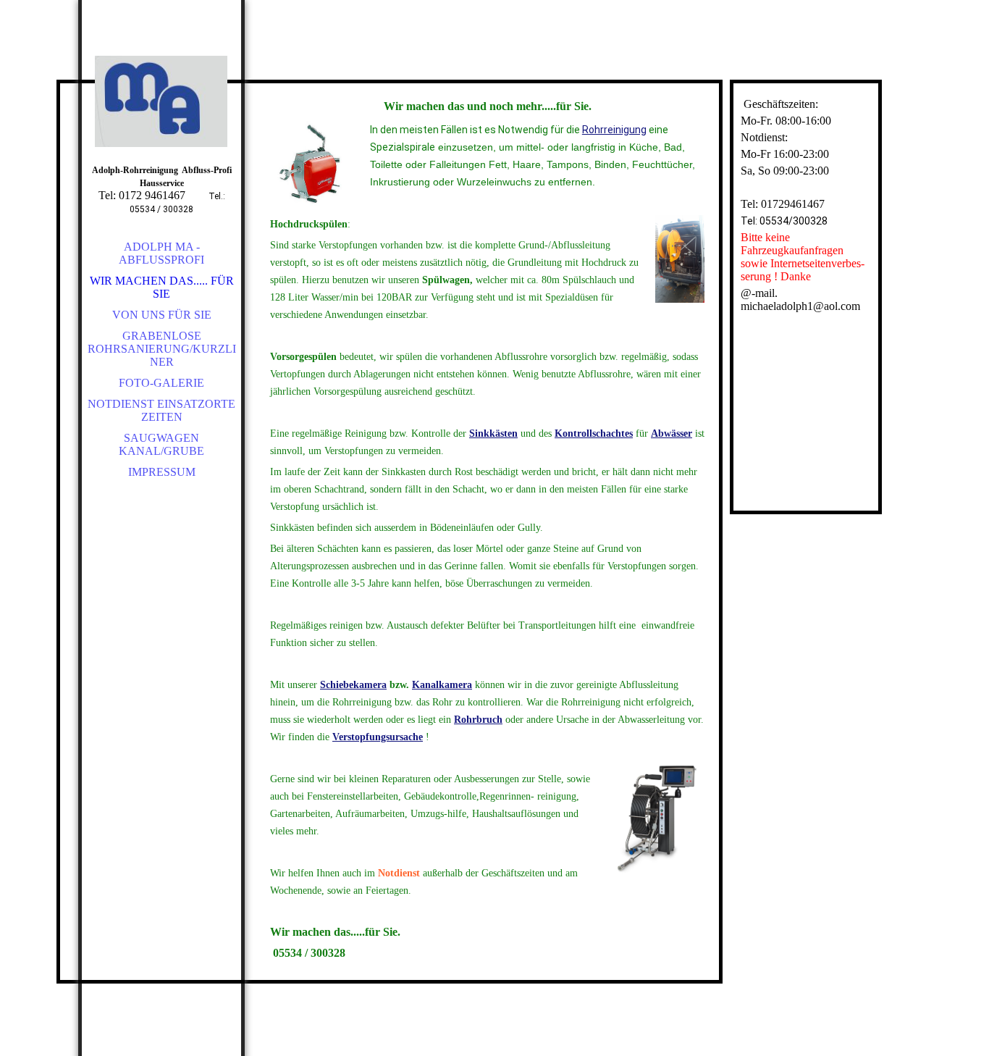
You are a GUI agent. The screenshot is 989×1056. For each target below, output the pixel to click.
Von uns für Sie (161, 315)
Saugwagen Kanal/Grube (161, 444)
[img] (161, 101)
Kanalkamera (442, 684)
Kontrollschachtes (594, 433)
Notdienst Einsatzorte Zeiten (161, 410)
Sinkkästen (493, 433)
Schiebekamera (353, 684)
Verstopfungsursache (377, 737)
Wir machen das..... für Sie (162, 287)
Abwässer (671, 433)
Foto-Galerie (161, 383)
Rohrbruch (478, 719)
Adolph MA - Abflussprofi (161, 253)
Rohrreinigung (614, 129)
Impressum (161, 472)
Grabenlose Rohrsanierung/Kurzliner (162, 349)
